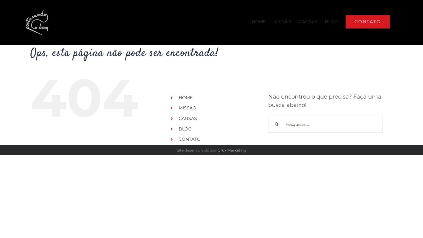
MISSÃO (187, 108)
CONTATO (190, 139)
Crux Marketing (232, 150)
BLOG (185, 129)
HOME (186, 97)
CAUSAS (188, 118)
